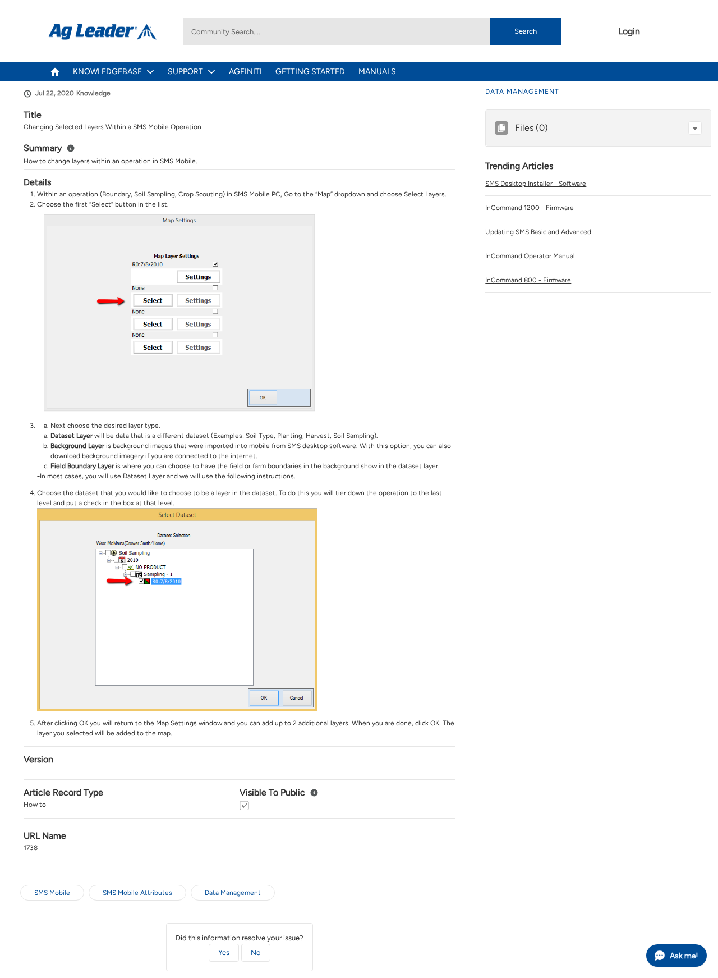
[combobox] (372, 31)
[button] (695, 128)
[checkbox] (244, 805)
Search (525, 31)
